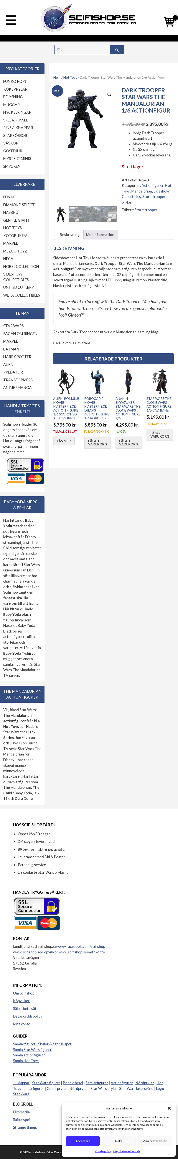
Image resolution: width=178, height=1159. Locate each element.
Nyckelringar (17, 112)
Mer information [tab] (100, 234)
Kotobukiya (15, 235)
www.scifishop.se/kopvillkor (36, 952)
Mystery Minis (17, 158)
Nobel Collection (21, 266)
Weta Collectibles (21, 295)
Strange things (25, 1127)
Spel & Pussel (15, 120)
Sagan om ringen (20, 333)
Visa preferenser (155, 1141)
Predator (13, 372)
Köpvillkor (21, 1000)
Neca (8, 258)
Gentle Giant (16, 220)
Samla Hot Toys (26, 1060)
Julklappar (21, 1083)
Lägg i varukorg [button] (97, 442)
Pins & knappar (18, 127)
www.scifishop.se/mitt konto (82, 952)
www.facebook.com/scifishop (81, 946)
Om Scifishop (23, 993)
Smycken (12, 166)
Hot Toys (70, 77)
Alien (8, 364)
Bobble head (73, 1083)
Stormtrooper (145, 210)
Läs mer (64, 441)
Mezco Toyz (15, 251)
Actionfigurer (152, 185)
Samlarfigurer (97, 1083)
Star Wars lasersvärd (136, 1088)
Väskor (10, 143)
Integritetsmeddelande (126, 1151)
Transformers (18, 380)
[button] (169, 1108)
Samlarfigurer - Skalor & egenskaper (42, 1044)
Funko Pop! (14, 81)
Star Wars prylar (104, 1088)
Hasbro (10, 212)
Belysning (13, 97)
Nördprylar (144, 1083)
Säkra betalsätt (25, 1008)
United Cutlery (18, 287)
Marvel (10, 243)
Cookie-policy (103, 1151)
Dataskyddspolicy (27, 1016)
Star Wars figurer (46, 1083)
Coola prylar (57, 1088)
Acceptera (83, 1141)
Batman (11, 349)
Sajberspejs (22, 1119)
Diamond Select (19, 205)
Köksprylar (15, 89)
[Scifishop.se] (89, 17)
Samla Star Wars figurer (32, 1049)
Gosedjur (12, 151)
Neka (118, 1141)
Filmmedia (21, 1112)
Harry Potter (17, 356)
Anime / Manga (17, 387)
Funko (9, 197)
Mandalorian (141, 191)
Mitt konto (21, 1024)
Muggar (11, 104)
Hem (57, 77)
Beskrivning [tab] (70, 234)
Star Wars (13, 326)
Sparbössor (15, 135)
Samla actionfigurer (29, 1055)
